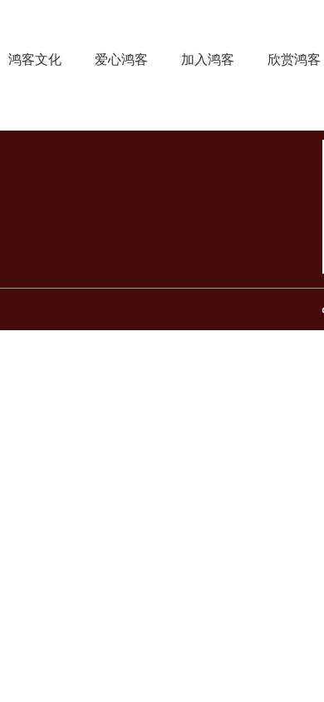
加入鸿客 (207, 59)
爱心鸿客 (121, 59)
